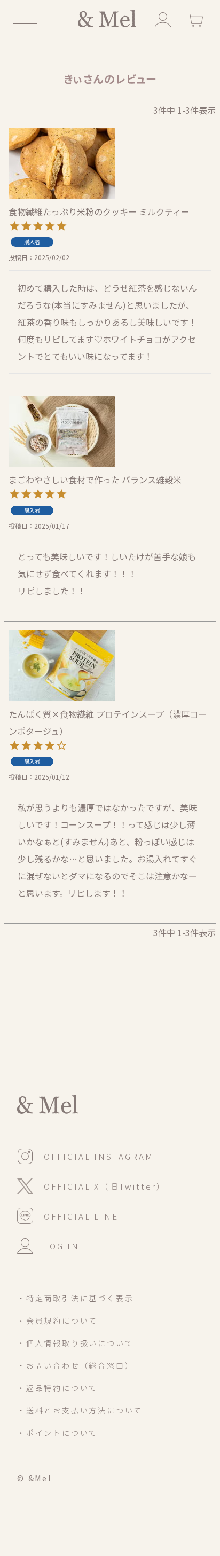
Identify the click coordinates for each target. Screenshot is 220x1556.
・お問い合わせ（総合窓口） (75, 1365)
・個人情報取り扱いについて (75, 1343)
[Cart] (195, 18)
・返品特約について (57, 1387)
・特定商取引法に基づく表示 (75, 1298)
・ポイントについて (57, 1432)
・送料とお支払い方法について (80, 1410)
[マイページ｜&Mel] (163, 18)
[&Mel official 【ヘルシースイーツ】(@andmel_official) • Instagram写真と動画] (85, 1155)
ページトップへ (183, 1483)
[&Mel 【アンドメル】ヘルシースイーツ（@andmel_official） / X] (91, 1185)
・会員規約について (57, 1320)
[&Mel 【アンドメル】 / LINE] (68, 1215)
